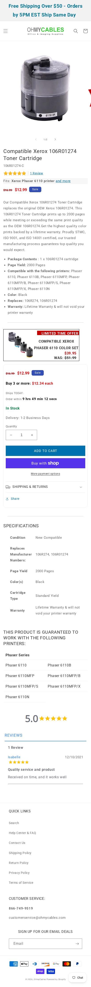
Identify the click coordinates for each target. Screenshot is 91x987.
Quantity (11, 426)
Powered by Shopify (56, 979)
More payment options (45, 473)
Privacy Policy (19, 872)
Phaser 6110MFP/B (64, 676)
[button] (5, 31)
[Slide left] (36, 139)
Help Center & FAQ (22, 833)
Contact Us (17, 843)
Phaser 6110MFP (20, 676)
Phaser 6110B (59, 665)
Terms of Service (21, 882)
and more (63, 181)
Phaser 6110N (17, 697)
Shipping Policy (20, 853)
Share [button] (15, 498)
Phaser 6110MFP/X (64, 686)
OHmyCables (40, 979)
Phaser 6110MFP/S (22, 686)
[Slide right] (55, 139)
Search (14, 823)
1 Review (36, 173)
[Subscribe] (77, 944)
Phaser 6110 (16, 665)
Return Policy (19, 863)
